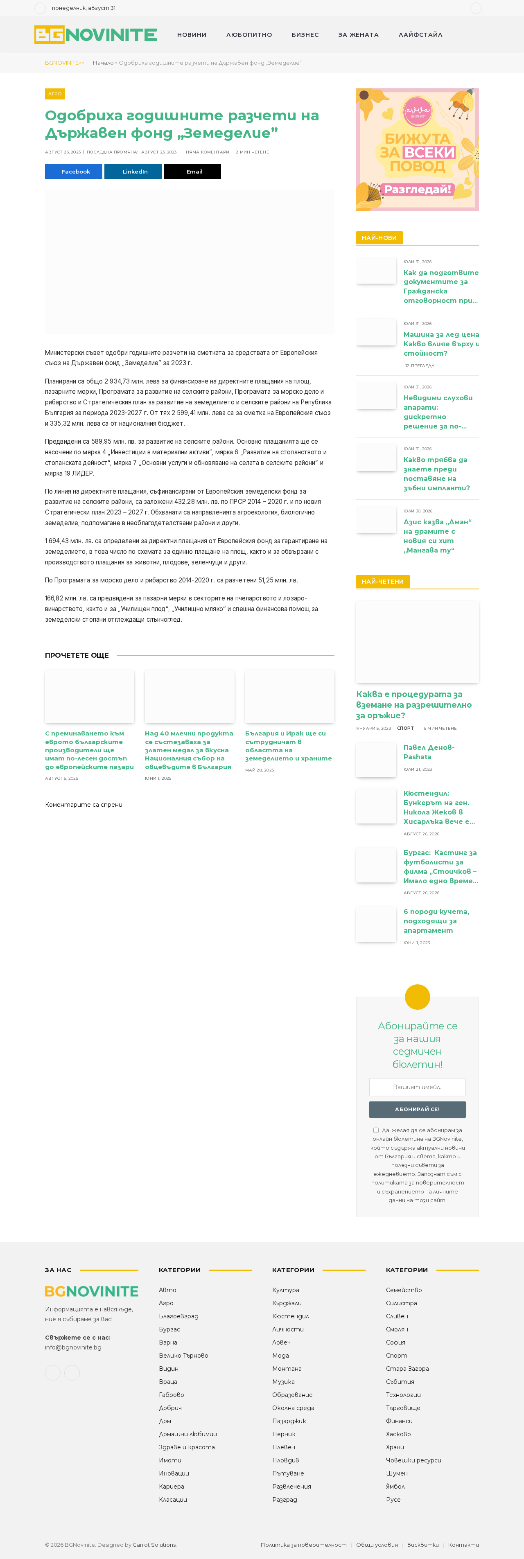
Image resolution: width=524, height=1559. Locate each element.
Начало (103, 62)
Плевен (283, 1447)
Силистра (401, 1303)
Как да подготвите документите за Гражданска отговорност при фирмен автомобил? (441, 287)
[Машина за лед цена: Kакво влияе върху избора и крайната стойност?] (376, 332)
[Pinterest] (16, 437)
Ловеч (281, 1342)
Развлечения (291, 1486)
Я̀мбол (395, 1486)
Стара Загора (407, 1368)
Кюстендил (290, 1316)
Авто (167, 1290)
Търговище (403, 1408)
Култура (285, 1290)
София (395, 1342)
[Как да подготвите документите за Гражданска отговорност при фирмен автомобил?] (376, 270)
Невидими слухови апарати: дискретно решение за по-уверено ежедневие (438, 412)
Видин (168, 1368)
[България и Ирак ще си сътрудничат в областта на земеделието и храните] (289, 696)
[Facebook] (16, 374)
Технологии (403, 1395)
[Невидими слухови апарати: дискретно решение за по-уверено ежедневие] (376, 395)
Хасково (398, 1434)
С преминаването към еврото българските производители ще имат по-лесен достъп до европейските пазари (89, 750)
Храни (395, 1447)
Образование (292, 1395)
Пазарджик (289, 1421)
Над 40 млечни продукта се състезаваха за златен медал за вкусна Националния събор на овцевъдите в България (189, 750)
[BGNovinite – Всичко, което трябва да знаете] (95, 35)
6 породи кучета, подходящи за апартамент (436, 921)
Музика (283, 1381)
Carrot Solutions (154, 1544)
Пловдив (285, 1460)
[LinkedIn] (16, 416)
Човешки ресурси (413, 1460)
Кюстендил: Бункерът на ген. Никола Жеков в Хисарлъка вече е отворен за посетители (437, 808)
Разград (284, 1499)
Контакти (463, 1544)
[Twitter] (16, 395)
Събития (400, 1381)
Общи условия (377, 1544)
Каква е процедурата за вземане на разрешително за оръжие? (414, 705)
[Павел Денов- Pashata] (376, 759)
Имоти (170, 1460)
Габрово (171, 1395)
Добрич (170, 1408)
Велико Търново (183, 1355)
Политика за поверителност (304, 1544)
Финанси (399, 1421)
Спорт (405, 728)
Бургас (169, 1329)
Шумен (397, 1473)
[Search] (489, 8)
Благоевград (179, 1316)
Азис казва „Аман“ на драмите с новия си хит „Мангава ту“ (438, 536)
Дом (165, 1421)
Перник (284, 1434)
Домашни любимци (188, 1434)
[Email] (16, 458)
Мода (280, 1355)
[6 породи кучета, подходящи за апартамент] (376, 924)
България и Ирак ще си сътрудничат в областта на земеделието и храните (288, 745)
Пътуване (288, 1473)
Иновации (174, 1473)
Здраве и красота (187, 1447)
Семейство (404, 1290)
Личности (288, 1329)
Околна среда (293, 1408)
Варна (168, 1342)
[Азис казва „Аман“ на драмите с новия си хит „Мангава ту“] (376, 519)
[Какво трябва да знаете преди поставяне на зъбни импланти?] (376, 457)
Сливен (397, 1316)
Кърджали (287, 1303)
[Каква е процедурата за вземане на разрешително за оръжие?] (417, 642)
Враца (168, 1381)
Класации (173, 1499)
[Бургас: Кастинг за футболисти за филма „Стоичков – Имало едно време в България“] (376, 865)
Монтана (287, 1368)
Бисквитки (423, 1544)
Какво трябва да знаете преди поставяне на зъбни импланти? (438, 474)
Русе (393, 1499)
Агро (55, 94)
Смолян (397, 1329)
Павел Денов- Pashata (429, 752)
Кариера (171, 1486)
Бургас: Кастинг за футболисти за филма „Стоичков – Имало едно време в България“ (440, 867)
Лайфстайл (421, 34)
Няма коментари (208, 152)
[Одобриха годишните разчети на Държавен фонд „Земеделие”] (189, 262)
